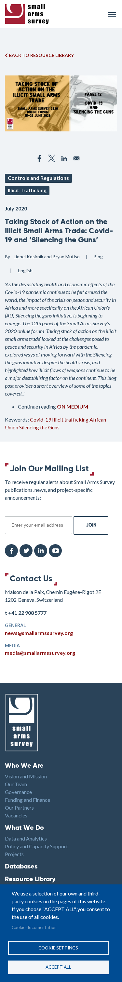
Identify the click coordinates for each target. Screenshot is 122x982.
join (8, 512)
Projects (14, 854)
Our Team (16, 784)
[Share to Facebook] (39, 158)
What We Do (24, 828)
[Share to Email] (76, 158)
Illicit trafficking (70, 419)
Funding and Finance (27, 800)
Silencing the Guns (39, 427)
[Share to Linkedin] (64, 158)
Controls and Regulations (38, 178)
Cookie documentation (34, 927)
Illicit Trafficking (27, 190)
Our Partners (19, 807)
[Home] (53, 14)
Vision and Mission (26, 776)
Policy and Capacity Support (36, 846)
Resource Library (30, 879)
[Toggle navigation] (112, 14)
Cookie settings (58, 947)
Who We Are (24, 766)
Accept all (58, 967)
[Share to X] (52, 158)
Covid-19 (40, 419)
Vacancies (16, 815)
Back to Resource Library (41, 55)
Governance (18, 792)
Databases (21, 867)
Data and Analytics (26, 838)
